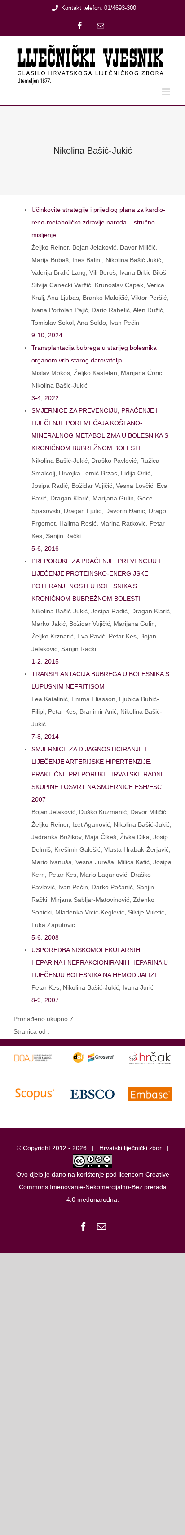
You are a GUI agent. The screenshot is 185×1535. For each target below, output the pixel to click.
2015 (51, 661)
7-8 (36, 736)
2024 (55, 335)
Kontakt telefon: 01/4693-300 (98, 7)
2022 (51, 397)
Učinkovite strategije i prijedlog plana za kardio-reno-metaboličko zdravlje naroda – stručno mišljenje (98, 222)
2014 (51, 736)
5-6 (36, 548)
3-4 (36, 397)
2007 (51, 1000)
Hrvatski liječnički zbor (130, 1147)
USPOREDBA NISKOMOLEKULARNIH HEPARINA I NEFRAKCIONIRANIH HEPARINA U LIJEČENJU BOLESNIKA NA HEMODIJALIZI (99, 962)
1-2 (36, 661)
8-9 (36, 1000)
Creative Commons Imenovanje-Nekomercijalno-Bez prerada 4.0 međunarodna (94, 1187)
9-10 (37, 335)
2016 (51, 548)
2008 (51, 937)
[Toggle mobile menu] (167, 91)
